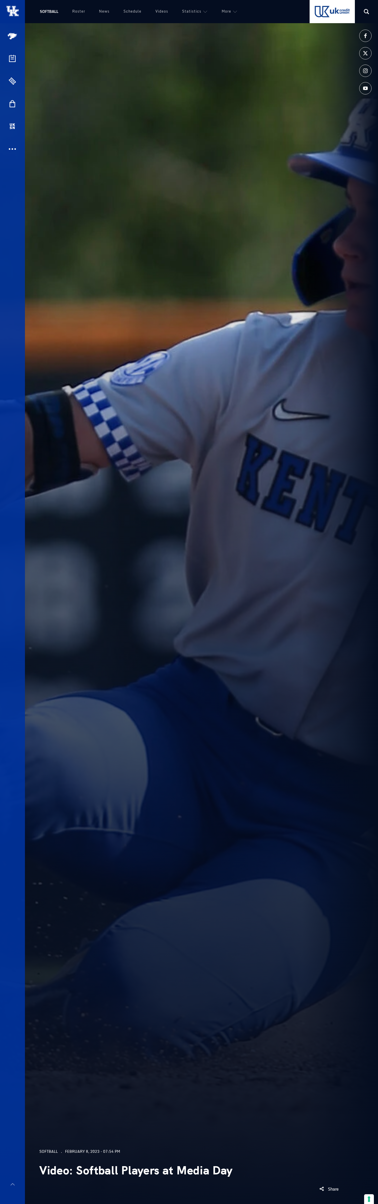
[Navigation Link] (13, 36)
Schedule (132, 11)
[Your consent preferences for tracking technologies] (369, 1199)
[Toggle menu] (12, 1184)
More (226, 11)
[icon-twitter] (365, 53)
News (104, 11)
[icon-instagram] (365, 71)
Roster (78, 11)
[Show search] (366, 11)
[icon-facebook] (365, 36)
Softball (49, 11)
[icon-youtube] (365, 88)
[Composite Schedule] (12, 58)
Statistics (191, 11)
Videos (161, 11)
